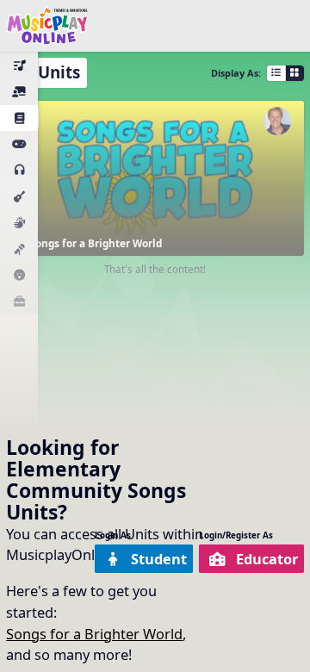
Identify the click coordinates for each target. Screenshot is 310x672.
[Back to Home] (47, 26)
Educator (267, 559)
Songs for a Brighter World (94, 634)
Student (159, 559)
